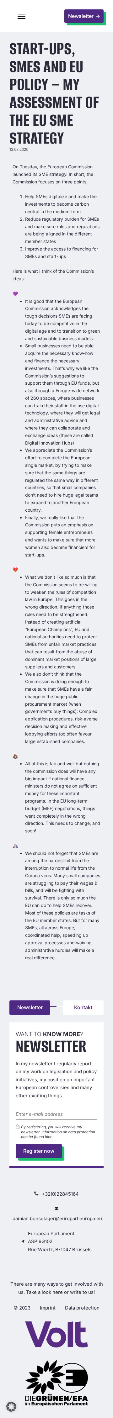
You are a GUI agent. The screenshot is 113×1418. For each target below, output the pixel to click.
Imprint (48, 1308)
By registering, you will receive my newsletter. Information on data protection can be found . (58, 1132)
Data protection (82, 1308)
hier (48, 1136)
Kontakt (83, 1007)
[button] (22, 16)
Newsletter (30, 1007)
